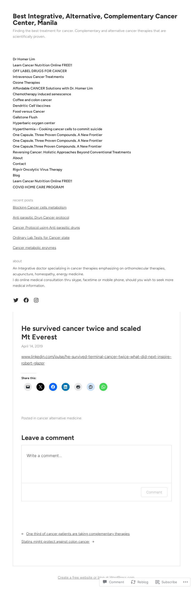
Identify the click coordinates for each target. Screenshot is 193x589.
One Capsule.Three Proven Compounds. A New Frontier (57, 146)
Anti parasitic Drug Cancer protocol (41, 217)
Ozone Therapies (26, 82)
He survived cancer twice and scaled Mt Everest (81, 332)
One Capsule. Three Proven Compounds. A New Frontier (57, 135)
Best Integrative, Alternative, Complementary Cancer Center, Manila (95, 19)
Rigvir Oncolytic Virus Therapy (37, 169)
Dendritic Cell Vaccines (32, 106)
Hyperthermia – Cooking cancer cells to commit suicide (57, 129)
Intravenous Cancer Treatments (38, 77)
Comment (154, 492)
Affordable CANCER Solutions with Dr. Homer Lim (53, 88)
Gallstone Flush (25, 117)
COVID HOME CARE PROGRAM (38, 187)
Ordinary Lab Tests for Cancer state (41, 238)
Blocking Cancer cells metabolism (40, 207)
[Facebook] (26, 300)
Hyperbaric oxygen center (34, 123)
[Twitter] (16, 300)
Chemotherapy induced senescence (42, 94)
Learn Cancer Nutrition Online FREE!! (42, 181)
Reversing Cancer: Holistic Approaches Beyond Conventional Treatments (72, 152)
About (18, 158)
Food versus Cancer (29, 111)
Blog (16, 175)
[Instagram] (36, 300)
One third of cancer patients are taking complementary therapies (78, 534)
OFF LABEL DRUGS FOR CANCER (40, 71)
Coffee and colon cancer (32, 100)
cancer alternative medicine (59, 418)
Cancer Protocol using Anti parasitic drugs (46, 227)
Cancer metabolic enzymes (34, 248)
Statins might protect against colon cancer (55, 541)
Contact (19, 164)
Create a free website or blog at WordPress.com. (96, 577)
